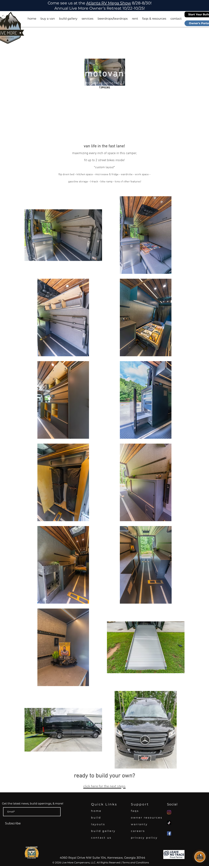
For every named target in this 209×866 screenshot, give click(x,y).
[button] (47, 17)
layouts (98, 824)
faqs (135, 810)
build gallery (103, 831)
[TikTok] (169, 823)
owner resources (146, 817)
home (96, 810)
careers (138, 831)
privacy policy (144, 837)
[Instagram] (169, 812)
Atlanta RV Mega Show (108, 3)
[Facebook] (169, 833)
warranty (139, 824)
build (96, 817)
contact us (101, 837)
